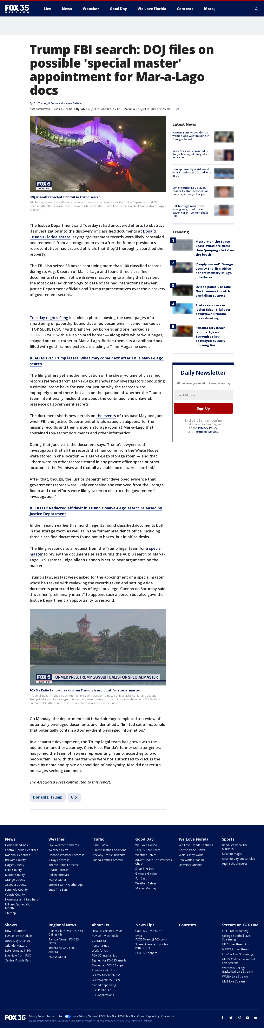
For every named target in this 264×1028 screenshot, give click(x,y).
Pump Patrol (100, 845)
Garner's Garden (146, 873)
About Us (100, 924)
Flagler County (14, 865)
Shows (11, 924)
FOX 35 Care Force (147, 850)
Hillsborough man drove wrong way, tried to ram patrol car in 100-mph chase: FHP (190, 211)
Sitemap (10, 913)
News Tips (144, 924)
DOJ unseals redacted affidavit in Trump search (65, 197)
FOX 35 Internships (104, 955)
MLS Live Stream (233, 981)
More (209, 8)
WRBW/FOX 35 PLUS (106, 980)
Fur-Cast (141, 878)
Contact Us (99, 941)
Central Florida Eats (18, 960)
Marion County (15, 875)
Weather (56, 839)
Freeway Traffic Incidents (108, 855)
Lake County (13, 870)
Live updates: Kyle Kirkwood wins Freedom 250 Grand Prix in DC (191, 172)
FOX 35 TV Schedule (18, 936)
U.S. (74, 797)
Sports (228, 839)
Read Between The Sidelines (235, 847)
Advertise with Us (103, 970)
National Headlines (17, 855)
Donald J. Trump (62, 109)
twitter (231, 1017)
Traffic (98, 839)
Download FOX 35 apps (107, 965)
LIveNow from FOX (18, 955)
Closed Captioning (104, 985)
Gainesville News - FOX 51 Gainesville (65, 932)
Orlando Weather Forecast (66, 855)
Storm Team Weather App (66, 884)
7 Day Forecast (58, 860)
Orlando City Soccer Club (238, 859)
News (10, 839)
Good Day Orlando (17, 941)
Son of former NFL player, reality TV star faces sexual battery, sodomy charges (190, 191)
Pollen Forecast (58, 875)
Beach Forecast (59, 870)
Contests (187, 924)
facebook (222, 1017)
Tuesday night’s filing (49, 317)
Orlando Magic (232, 854)
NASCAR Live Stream (236, 949)
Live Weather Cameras (63, 845)
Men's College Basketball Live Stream (239, 961)
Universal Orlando (191, 865)
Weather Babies (146, 855)
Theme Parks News (192, 850)
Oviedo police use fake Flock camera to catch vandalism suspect (213, 291)
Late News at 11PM (18, 950)
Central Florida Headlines (21, 850)
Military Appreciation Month (18, 906)
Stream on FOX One (240, 924)
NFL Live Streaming (235, 931)
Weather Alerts (58, 850)
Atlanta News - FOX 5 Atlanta (62, 950)
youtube (247, 1017)
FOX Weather (57, 880)
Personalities (100, 945)
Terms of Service (206, 431)
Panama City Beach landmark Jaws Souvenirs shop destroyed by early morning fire (211, 336)
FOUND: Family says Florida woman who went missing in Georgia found (190, 136)
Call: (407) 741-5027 (148, 931)
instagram (239, 1017)
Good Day (144, 839)
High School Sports (235, 863)
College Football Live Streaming (236, 937)
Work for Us (100, 950)
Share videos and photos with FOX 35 (152, 946)
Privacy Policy (207, 428)
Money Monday (145, 888)
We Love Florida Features (196, 845)
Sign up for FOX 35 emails (109, 960)
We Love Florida (146, 845)
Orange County (15, 880)
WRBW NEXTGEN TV (106, 975)
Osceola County (15, 884)
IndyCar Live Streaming (237, 954)
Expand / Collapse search (256, 9)
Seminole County (16, 889)
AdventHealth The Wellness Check (153, 861)
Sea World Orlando (191, 860)
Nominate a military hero (21, 899)
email (255, 1017)
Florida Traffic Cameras (107, 860)
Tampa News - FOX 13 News (63, 941)
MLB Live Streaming (235, 944)
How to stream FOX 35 (107, 931)
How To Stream (15, 931)
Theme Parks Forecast (63, 865)
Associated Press (40, 109)
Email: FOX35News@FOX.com (151, 937)
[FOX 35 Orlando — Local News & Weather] (18, 9)
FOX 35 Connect (146, 953)
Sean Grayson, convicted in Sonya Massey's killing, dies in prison (190, 154)
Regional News (62, 924)
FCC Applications (103, 995)
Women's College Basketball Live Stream (237, 969)
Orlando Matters (16, 945)
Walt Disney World (191, 855)
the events (106, 415)
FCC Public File (101, 990)
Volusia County (15, 894)
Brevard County (15, 860)
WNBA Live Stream (235, 976)
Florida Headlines (16, 845)
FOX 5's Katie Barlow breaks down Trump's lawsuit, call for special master (85, 690)
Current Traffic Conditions (109, 850)
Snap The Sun (57, 889)
